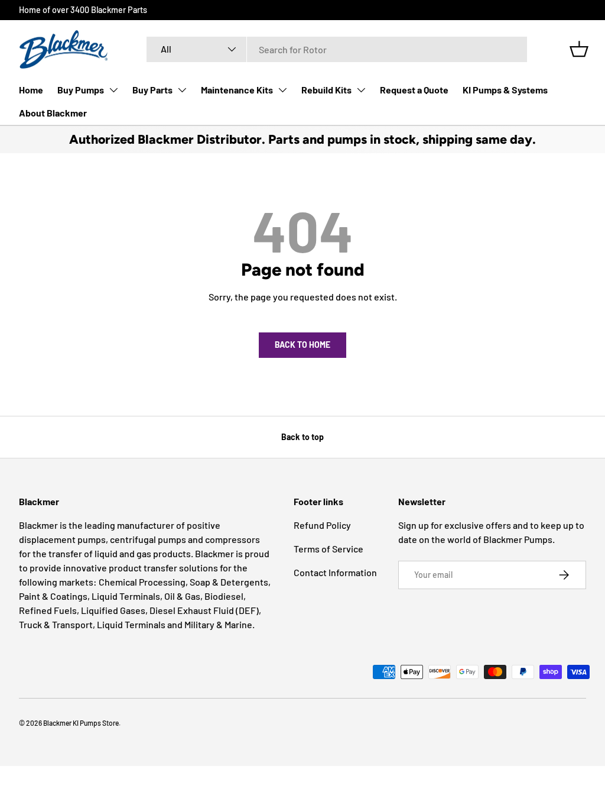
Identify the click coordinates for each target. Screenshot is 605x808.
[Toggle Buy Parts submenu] (182, 90)
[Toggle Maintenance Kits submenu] (282, 90)
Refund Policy (322, 525)
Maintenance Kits (237, 89)
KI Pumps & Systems (505, 89)
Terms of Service (328, 548)
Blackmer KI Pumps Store (81, 723)
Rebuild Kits (326, 89)
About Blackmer (53, 112)
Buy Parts (152, 89)
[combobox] (337, 49)
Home (31, 89)
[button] (579, 49)
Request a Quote (414, 89)
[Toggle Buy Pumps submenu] (113, 90)
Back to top (302, 437)
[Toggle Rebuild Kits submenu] (361, 90)
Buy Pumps (80, 89)
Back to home (302, 345)
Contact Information (335, 572)
